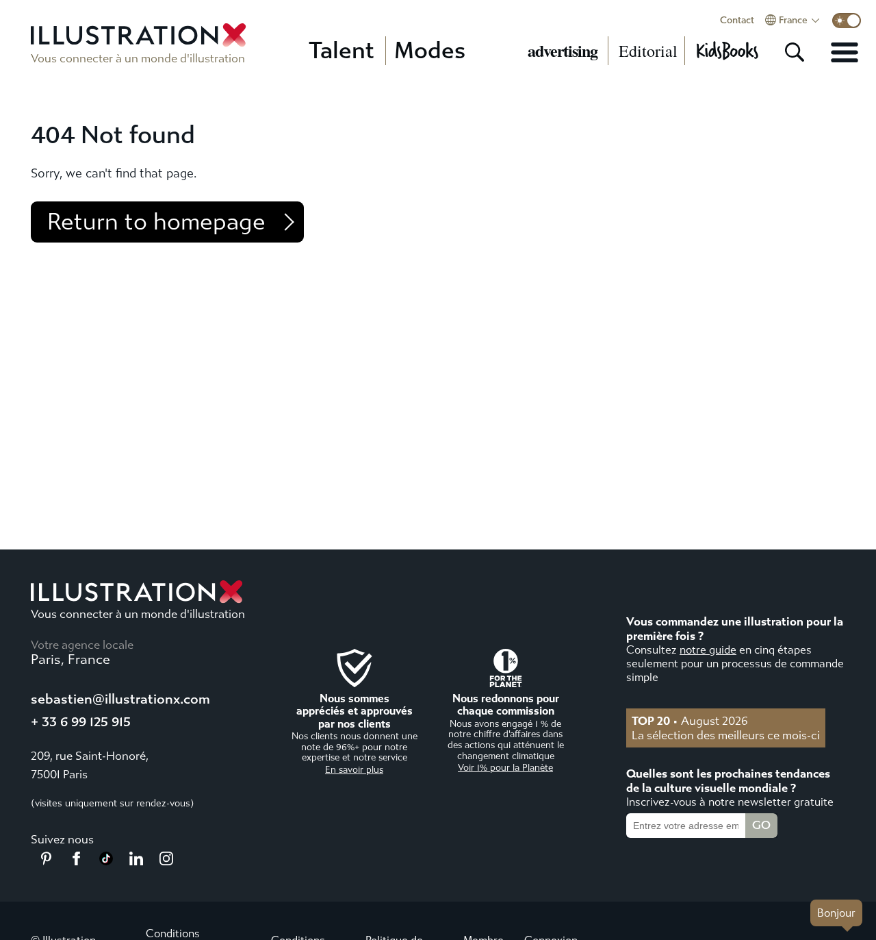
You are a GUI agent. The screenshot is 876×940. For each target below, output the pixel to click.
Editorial (648, 50)
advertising (562, 50)
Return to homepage (156, 222)
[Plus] (844, 52)
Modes (429, 50)
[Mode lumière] (846, 20)
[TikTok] (106, 861)
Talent (341, 50)
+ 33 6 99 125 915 (81, 722)
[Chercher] (794, 52)
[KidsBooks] (726, 51)
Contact (737, 20)
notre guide (708, 649)
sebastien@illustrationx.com (120, 699)
